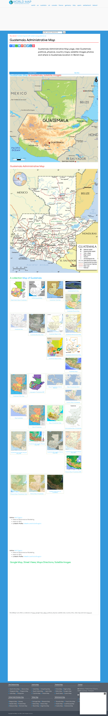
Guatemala (17, 623)
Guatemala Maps (73, 371)
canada (54, 5)
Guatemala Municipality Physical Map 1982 (19, 453)
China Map (59, 689)
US (38, 5)
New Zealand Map (14, 684)
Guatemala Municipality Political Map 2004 (73, 452)
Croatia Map (59, 706)
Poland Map (45, 693)
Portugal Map (36, 701)
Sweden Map (13, 703)
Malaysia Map (13, 706)
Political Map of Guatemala (36, 493)
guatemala (41, 36)
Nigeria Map (67, 689)
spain (79, 5)
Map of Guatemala (32, 278)
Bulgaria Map (24, 691)
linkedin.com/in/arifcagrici (32, 523)
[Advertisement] (54, 19)
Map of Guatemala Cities (55, 423)
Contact (80, 684)
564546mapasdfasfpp (37, 298)
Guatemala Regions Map (55, 334)
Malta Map (59, 691)
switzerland (87, 5)
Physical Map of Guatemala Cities (19, 494)
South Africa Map (15, 689)
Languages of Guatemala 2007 (37, 392)
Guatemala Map (19, 75)
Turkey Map (35, 697)
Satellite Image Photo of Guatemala (55, 492)
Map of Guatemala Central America (55, 387)
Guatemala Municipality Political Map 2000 (55, 453)
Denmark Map (23, 706)
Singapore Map (14, 691)
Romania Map (46, 701)
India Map (12, 693)
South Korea (59, 693)
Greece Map (44, 703)
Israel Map (36, 689)
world (33, 5)
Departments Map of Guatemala (19, 300)
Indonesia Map (68, 706)
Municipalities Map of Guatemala (73, 428)
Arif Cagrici (18, 517)
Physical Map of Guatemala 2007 (73, 471)
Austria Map (35, 684)
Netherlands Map (60, 697)
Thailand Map (59, 684)
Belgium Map (13, 701)
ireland (95, 5)
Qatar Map (36, 703)
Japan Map (48, 691)
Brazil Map (36, 706)
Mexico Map (25, 689)
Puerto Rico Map (70, 701)
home (19, 36)
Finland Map (22, 703)
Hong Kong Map (45, 689)
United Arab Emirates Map (16, 697)
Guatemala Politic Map (18, 396)
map (24, 36)
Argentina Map (45, 706)
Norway (21, 701)
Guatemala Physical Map (73, 311)
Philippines (20, 693)
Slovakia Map (60, 701)
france (61, 5)
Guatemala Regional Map (55, 358)
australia (43, 5)
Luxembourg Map (69, 703)
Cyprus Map (67, 693)
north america (31, 36)
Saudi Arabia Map (38, 691)
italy (74, 5)
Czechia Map (36, 693)
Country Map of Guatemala (73, 402)
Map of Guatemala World (73, 387)
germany (68, 5)
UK (49, 5)
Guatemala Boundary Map (36, 334)
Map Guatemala (19, 418)
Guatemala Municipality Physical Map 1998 (37, 444)
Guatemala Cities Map (55, 300)
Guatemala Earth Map (73, 291)
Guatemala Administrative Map (73, 334)
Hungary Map (67, 691)
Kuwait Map (59, 703)
